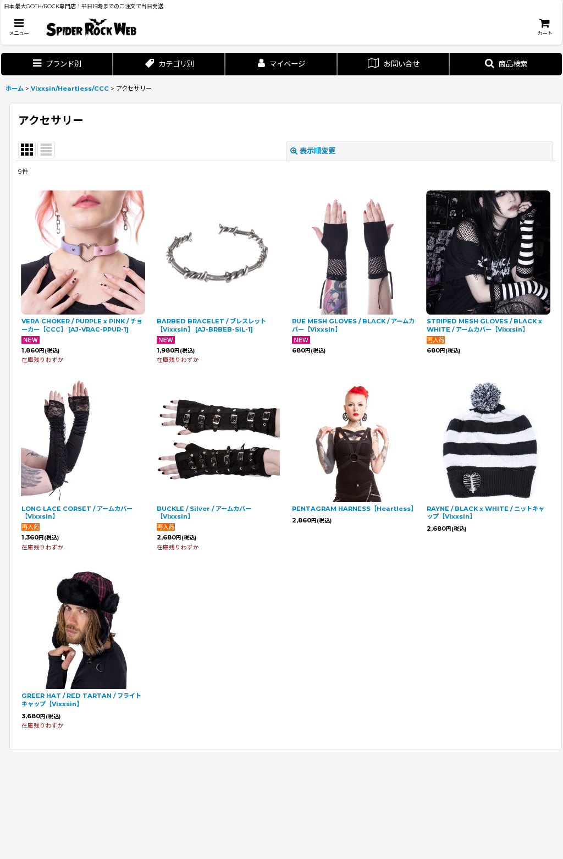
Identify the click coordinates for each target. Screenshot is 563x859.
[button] (19, 27)
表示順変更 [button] (317, 150)
